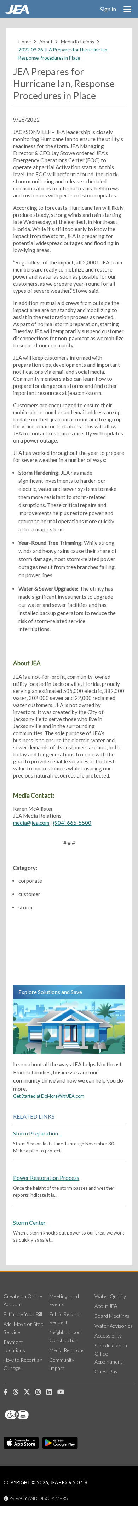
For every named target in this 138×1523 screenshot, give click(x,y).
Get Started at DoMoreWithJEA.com (48, 1096)
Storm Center (29, 1222)
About (45, 41)
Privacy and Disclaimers (38, 1498)
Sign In (108, 9)
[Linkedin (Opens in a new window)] (51, 1392)
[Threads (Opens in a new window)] (18, 1392)
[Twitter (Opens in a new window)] (29, 1392)
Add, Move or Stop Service (23, 1328)
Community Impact (61, 1364)
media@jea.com (31, 823)
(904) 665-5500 (72, 823)
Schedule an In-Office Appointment (111, 1353)
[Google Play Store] (60, 1443)
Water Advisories (113, 1326)
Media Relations (77, 41)
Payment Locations (14, 1346)
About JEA (105, 1306)
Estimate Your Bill (23, 1314)
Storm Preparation (35, 1133)
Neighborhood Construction (65, 1336)
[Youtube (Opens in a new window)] (63, 1392)
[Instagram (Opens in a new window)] (40, 1392)
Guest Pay (105, 1372)
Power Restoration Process (46, 1177)
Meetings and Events (64, 1300)
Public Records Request (65, 1318)
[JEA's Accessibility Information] (30, 1415)
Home (24, 41)
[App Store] (21, 1443)
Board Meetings (112, 1316)
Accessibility (108, 1336)
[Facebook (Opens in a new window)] (8, 1392)
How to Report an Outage (23, 1364)
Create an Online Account (23, 1300)
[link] (18, 12)
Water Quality (110, 1296)
